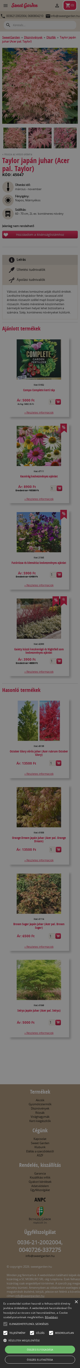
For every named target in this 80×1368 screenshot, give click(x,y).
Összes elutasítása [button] (40, 1359)
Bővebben (51, 1317)
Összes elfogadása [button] (40, 1349)
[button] (5, 1324)
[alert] (40, 684)
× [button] (76, 1302)
